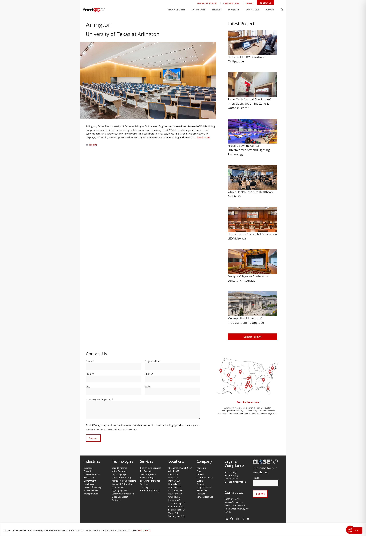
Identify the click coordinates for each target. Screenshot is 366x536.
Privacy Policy (144, 530)
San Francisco (249, 413)
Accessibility (231, 472)
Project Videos (204, 487)
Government (90, 480)
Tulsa (259, 413)
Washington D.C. (270, 413)
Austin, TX (173, 474)
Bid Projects (146, 471)
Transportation (91, 493)
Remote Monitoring (149, 490)
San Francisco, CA (176, 509)
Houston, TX (174, 487)
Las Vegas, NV (175, 490)
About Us (201, 467)
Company (204, 461)
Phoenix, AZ (174, 500)
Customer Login (231, 3)
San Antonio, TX (176, 506)
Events (200, 480)
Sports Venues (91, 490)
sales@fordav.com (234, 502)
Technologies (176, 9)
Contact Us (265, 3)
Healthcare (89, 483)
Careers (249, 3)
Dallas (242, 408)
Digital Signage (119, 474)
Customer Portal (205, 477)
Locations (252, 9)
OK (356, 530)
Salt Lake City (224, 413)
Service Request (205, 496)
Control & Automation (122, 483)
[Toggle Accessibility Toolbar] (350, 529)
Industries (198, 9)
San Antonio (236, 413)
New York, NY (175, 493)
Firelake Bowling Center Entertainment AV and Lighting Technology (249, 150)
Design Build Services (150, 467)
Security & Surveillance (123, 493)
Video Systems (119, 471)
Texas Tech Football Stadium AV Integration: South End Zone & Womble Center (249, 103)
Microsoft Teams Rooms (124, 480)
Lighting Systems (120, 490)
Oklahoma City (251, 410)
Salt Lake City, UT (176, 503)
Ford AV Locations (248, 402)
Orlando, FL (174, 496)
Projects (233, 9)
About (270, 9)
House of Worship (93, 487)
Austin (235, 408)
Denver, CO (174, 480)
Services (217, 9)
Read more (203, 137)
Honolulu (258, 408)
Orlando (262, 410)
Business (88, 467)
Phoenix (271, 410)
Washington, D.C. (176, 516)
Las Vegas (225, 410)
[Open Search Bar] (282, 9)
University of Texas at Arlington (122, 34)
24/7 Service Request (207, 3)
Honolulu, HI (174, 483)
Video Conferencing (121, 477)
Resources (202, 490)
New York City (237, 410)
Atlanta (227, 408)
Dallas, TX (173, 477)
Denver (249, 408)
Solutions (201, 493)
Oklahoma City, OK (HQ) (180, 467)
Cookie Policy (231, 478)
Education (88, 471)
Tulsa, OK (173, 513)
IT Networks (118, 487)
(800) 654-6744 (232, 498)
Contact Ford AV (252, 336)
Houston (267, 408)
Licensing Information (235, 481)
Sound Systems (119, 467)
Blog (199, 471)
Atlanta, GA (173, 471)
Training (144, 487)
